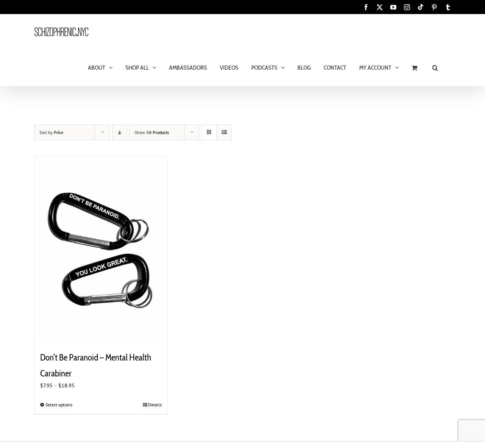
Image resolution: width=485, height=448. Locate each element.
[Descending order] (119, 132)
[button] (435, 67)
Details (155, 404)
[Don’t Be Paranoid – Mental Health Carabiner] (100, 249)
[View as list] (224, 132)
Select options (58, 404)
